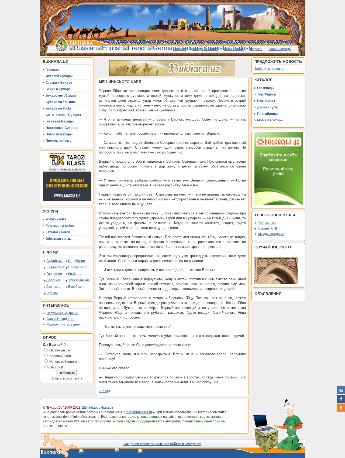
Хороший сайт (60, 356)
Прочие (52, 293)
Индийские (76, 261)
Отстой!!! (56, 367)
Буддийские (55, 267)
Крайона (74, 274)
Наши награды (280, 49)
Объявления (234, 49)
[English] (110, 48)
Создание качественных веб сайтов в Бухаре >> (162, 444)
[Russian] (83, 48)
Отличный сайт (61, 350)
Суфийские (55, 261)
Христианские (79, 280)
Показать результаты (66, 378)
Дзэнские (53, 287)
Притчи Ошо (77, 267)
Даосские (53, 280)
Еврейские (76, 287)
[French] (135, 48)
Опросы (256, 49)
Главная (179, 49)
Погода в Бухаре (205, 49)
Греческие (54, 274)
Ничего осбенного (63, 362)
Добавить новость (269, 69)
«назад (104, 391)
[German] (162, 48)
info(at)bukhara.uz (100, 407)
